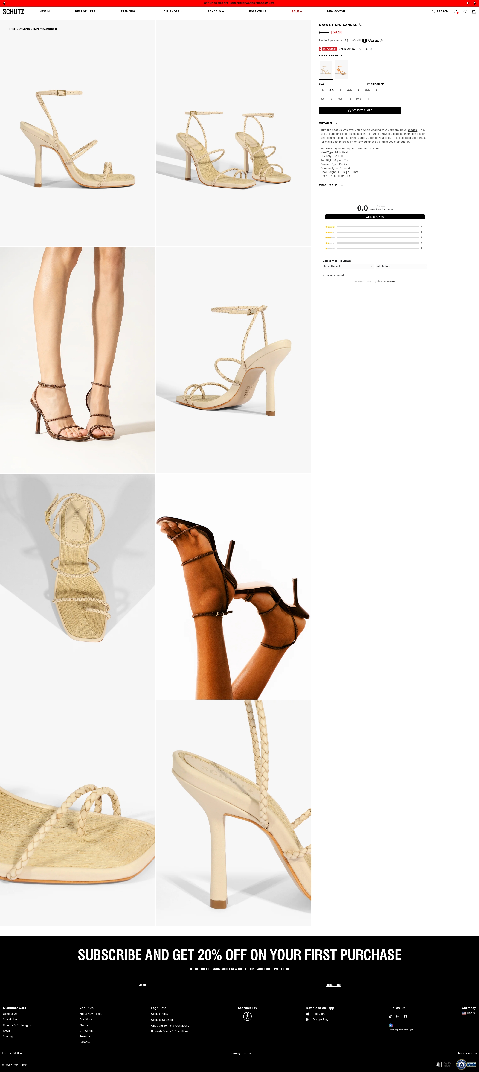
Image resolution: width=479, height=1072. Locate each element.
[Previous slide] (4, 3)
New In (45, 11)
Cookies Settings (162, 1019)
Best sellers (85, 11)
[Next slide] (474, 3)
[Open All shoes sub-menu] (181, 11)
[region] (375, 153)
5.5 (331, 90)
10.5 (359, 99)
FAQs (6, 1030)
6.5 (350, 91)
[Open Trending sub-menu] (137, 11)
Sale (295, 11)
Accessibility (467, 1053)
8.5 (323, 99)
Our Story (86, 1019)
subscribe (333, 985)
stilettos (406, 137)
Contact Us (10, 1013)
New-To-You (336, 11)
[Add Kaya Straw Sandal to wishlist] (361, 24)
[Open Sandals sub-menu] (223, 11)
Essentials (257, 11)
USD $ (471, 1013)
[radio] (322, 90)
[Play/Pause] (468, 3)
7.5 (368, 91)
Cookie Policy (160, 1013)
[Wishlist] (465, 11)
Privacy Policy (240, 1053)
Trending (128, 11)
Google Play (320, 1019)
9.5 (341, 99)
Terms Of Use (12, 1053)
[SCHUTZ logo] (13, 11)
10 (349, 98)
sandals (412, 129)
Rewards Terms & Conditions (169, 1031)
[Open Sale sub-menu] (301, 11)
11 (368, 99)
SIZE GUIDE (377, 84)
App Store (319, 1013)
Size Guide (10, 1019)
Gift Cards (86, 1030)
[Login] (456, 11)
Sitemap (8, 1036)
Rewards (85, 1036)
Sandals (214, 11)
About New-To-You (91, 1013)
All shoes (171, 11)
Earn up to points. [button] (354, 48)
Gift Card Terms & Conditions (170, 1025)
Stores (84, 1025)
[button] (440, 11)
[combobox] (401, 266)
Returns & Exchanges (17, 1025)
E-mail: (143, 985)
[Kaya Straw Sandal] (326, 70)
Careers (85, 1042)
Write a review (375, 216)
